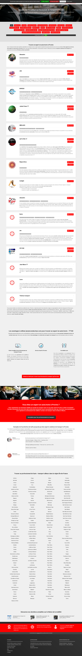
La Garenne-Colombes (32, 533)
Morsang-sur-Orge (49, 507)
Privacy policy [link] (69, 1)
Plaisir (50, 591)
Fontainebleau (32, 487)
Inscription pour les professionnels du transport (41, 417)
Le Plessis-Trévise (32, 553)
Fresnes (32, 496)
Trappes (67, 553)
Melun (50, 480)
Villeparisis (67, 580)
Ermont (32, 480)
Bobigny (14, 504)
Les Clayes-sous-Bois (32, 560)
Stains (67, 540)
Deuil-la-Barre (15, 589)
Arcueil (15, 484)
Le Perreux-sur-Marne (32, 549)
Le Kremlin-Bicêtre (32, 545)
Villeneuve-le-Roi (67, 576)
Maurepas (32, 598)
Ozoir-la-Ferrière (50, 536)
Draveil (15, 594)
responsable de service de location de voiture (31, 32)
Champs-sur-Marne (15, 538)
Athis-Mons (15, 491)
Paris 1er (49, 567)
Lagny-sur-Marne (32, 536)
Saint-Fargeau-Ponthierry (67, 502)
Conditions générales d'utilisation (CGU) (14, 644)
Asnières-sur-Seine (15, 489)
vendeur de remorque (55, 32)
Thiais (67, 549)
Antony (15, 482)
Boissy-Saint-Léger (15, 509)
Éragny (32, 478)
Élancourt (15, 598)
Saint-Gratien (67, 507)
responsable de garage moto (62, 30)
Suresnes (67, 545)
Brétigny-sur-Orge (14, 520)
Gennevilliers (32, 504)
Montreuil (50, 502)
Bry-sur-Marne (15, 527)
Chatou (15, 547)
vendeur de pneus (45, 32)
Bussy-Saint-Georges (15, 529)
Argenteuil (15, 487)
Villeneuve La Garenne (67, 574)
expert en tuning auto (50, 27)
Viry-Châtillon (67, 594)
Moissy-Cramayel (49, 487)
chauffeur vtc (68, 25)
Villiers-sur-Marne (67, 589)
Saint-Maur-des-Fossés (67, 511)
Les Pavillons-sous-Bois (32, 567)
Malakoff (32, 589)
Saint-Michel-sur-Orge (67, 513)
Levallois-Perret (32, 571)
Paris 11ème (49, 547)
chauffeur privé (61, 25)
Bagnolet (15, 500)
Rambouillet (67, 480)
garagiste (58, 27)
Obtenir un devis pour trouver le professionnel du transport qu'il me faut (41, 376)
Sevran (67, 533)
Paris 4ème (50, 576)
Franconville (32, 493)
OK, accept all (45, 1)
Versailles (67, 565)
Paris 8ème (50, 585)
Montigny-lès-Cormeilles (49, 498)
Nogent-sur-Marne (49, 520)
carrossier (24, 25)
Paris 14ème (49, 553)
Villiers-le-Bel (67, 587)
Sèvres (67, 536)
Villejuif (67, 569)
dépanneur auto (36, 27)
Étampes (32, 482)
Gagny (32, 498)
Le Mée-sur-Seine (32, 547)
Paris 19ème (49, 565)
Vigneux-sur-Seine (67, 567)
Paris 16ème (49, 558)
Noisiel (49, 522)
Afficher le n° (71, 73)
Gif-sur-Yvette (32, 509)
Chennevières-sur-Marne (15, 553)
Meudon (49, 482)
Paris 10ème (49, 545)
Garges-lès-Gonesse (32, 502)
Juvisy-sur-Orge (32, 529)
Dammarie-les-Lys (14, 587)
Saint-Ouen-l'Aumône (67, 516)
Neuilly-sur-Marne (49, 516)
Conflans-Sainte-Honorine (15, 574)
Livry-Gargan (32, 578)
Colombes (15, 569)
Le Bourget (32, 540)
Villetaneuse (67, 585)
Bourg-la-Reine (15, 518)
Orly (49, 529)
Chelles (15, 551)
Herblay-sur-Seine (32, 518)
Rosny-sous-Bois (67, 489)
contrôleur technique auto (26, 27)
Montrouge (50, 504)
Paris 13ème (49, 551)
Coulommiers (14, 580)
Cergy (15, 533)
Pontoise (49, 598)
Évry (32, 484)
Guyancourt (32, 516)
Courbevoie (15, 582)
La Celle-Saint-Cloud (32, 531)
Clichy (15, 565)
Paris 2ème (50, 571)
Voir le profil (70, 54)
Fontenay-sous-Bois (32, 491)
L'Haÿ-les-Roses (32, 574)
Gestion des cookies (10, 647)
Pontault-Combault (49, 596)
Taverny (67, 547)
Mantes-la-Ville (32, 594)
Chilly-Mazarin (15, 558)
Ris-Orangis (67, 482)
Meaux (49, 478)
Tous (12, 25)
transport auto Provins (34, 647)
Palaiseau (50, 538)
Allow (46, 35)
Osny (50, 533)
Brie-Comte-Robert (15, 522)
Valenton (67, 558)
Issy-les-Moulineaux (32, 522)
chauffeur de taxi (52, 25)
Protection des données (11, 646)
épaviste (42, 27)
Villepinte (67, 582)
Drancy (15, 591)
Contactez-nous (10, 650)
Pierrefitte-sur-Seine (50, 589)
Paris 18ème (49, 562)
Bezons (14, 502)
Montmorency (49, 500)
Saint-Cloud (67, 493)
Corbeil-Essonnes (15, 576)
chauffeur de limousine (42, 25)
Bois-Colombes (15, 507)
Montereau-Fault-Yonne (49, 489)
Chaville (14, 549)
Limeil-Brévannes (32, 576)
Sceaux (67, 531)
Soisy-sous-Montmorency (67, 538)
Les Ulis (32, 569)
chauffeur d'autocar (32, 25)
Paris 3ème (50, 574)
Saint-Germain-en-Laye (67, 504)
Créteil (15, 585)
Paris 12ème (49, 549)
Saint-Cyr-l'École (67, 496)
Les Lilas (32, 562)
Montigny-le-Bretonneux (49, 496)
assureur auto (17, 25)
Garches (32, 500)
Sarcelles (67, 522)
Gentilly (32, 507)
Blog (8, 649)
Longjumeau (32, 582)
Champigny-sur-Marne (15, 536)
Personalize (62, 1)
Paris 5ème (50, 578)
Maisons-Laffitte (32, 587)
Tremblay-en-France (67, 556)
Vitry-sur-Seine (67, 596)
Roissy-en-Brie (67, 484)
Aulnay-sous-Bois (15, 496)
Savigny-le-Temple (67, 527)
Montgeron (50, 493)
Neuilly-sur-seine (50, 518)
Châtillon (15, 545)
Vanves (67, 560)
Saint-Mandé (67, 509)
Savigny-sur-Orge (67, 529)
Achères (15, 478)
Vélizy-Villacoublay (67, 562)
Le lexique (9, 652)
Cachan (14, 531)
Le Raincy (32, 558)
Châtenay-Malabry (14, 542)
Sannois (67, 520)
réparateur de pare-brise (19, 30)
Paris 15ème (49, 556)
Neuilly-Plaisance (49, 513)
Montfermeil (49, 491)
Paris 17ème (49, 560)
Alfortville (15, 480)
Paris (50, 542)
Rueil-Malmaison (67, 491)
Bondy (15, 511)
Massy (32, 596)
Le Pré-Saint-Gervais (32, 556)
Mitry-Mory (50, 484)
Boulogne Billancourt (15, 516)
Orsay (50, 531)
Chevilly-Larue (15, 556)
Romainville (67, 487)
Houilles (32, 520)
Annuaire (8, 643)
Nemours (50, 511)
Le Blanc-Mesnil (32, 538)
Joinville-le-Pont (32, 527)
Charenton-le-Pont (14, 540)
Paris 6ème (50, 580)
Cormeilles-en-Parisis (15, 578)
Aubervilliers (15, 493)
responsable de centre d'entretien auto (46, 30)
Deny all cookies (54, 1)
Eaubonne (15, 596)
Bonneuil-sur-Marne (15, 513)
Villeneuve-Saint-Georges (67, 578)
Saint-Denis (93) (67, 498)
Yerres (67, 598)
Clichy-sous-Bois (15, 567)
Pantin (49, 540)
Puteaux (67, 478)
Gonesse (32, 511)
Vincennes (67, 591)
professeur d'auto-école (67, 27)
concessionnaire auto (14, 27)
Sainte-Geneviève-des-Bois (67, 500)
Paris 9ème (50, 587)
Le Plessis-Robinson (32, 551)
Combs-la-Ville (15, 571)
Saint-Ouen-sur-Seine (67, 518)
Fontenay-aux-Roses (32, 489)
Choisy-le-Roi (14, 560)
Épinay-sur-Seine (15, 600)
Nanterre (49, 509)
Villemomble (67, 571)
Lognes (32, 580)
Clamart (14, 562)
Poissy (49, 594)
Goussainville (32, 513)
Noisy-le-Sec (49, 527)
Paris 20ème (49, 569)
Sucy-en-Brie (67, 542)
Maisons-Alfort (32, 585)
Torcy (67, 551)
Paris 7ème (50, 582)
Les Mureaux (32, 565)
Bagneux (15, 498)
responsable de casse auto (31, 30)
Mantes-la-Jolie (32, 591)
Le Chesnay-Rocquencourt (32, 542)
